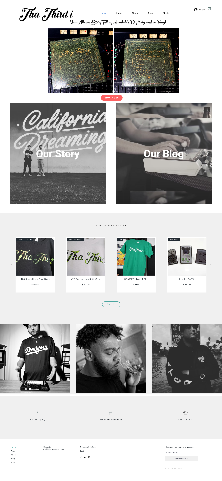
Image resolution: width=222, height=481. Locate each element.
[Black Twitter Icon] (85, 457)
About (13, 455)
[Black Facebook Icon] (81, 457)
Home (13, 447)
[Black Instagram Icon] (89, 457)
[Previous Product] (11, 264)
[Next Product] (210, 264)
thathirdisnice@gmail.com (53, 449)
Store (13, 451)
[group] (111, 265)
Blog (13, 458)
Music (13, 462)
